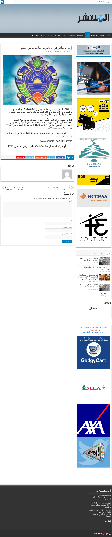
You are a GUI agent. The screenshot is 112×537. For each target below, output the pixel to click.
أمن (87, 35)
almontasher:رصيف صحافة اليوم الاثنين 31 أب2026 (88, 259)
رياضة (65, 35)
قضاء (59, 35)
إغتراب (49, 35)
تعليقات (93, 254)
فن (55, 35)
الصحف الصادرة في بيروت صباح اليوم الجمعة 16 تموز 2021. (15, 187)
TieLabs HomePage (108, 35)
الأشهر (101, 254)
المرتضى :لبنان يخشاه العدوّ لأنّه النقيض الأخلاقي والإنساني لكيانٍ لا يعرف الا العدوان (88, 277)
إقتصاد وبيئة (80, 35)
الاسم (70, 220)
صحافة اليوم (94, 35)
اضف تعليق (56, 51)
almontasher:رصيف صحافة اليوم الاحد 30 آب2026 (88, 286)
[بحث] (2, 2)
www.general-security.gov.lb (56, 140)
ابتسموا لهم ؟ (105, 294)
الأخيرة (108, 254)
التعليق (69, 201)
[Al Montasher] (93, 17)
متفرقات (72, 35)
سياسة (102, 35)
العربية (108, 2)
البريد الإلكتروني (66, 227)
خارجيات (42, 35)
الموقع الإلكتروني (67, 234)
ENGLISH (102, 2)
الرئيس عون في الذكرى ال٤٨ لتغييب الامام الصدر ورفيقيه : (101, 505)
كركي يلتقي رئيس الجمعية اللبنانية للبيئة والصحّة (59, 187)
